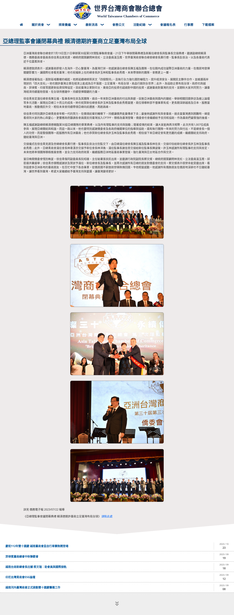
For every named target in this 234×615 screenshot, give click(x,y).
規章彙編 (65, 24)
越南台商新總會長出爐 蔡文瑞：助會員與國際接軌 (35, 567)
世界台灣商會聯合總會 (128, 8)
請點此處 (107, 516)
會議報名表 (168, 24)
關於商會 (38, 24)
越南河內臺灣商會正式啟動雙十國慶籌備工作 (32, 587)
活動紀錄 (139, 24)
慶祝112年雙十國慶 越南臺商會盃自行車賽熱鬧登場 (36, 546)
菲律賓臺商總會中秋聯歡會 (21, 556)
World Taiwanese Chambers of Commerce (128, 16)
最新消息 (92, 24)
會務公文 (118, 24)
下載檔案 (208, 24)
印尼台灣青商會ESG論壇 (20, 577)
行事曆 (188, 24)
